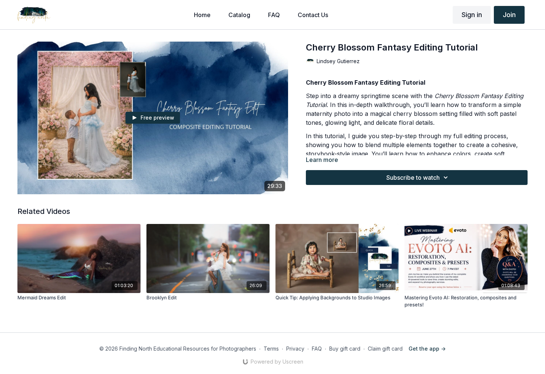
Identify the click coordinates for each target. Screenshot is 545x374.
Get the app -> (427, 348)
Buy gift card (344, 348)
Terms (271, 348)
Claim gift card (385, 348)
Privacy (295, 348)
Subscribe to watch (413, 177)
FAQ (317, 348)
